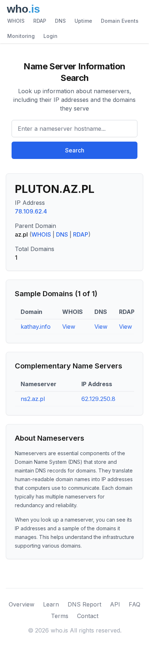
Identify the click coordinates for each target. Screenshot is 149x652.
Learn (51, 604)
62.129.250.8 (98, 398)
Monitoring (21, 36)
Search (74, 150)
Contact (87, 615)
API (115, 604)
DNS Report (84, 604)
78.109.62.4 (31, 211)
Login (50, 36)
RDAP (39, 21)
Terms (59, 615)
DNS (60, 21)
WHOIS (16, 21)
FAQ (134, 604)
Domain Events (120, 21)
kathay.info (36, 326)
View (68, 326)
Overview (21, 604)
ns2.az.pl (33, 398)
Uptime (83, 21)
